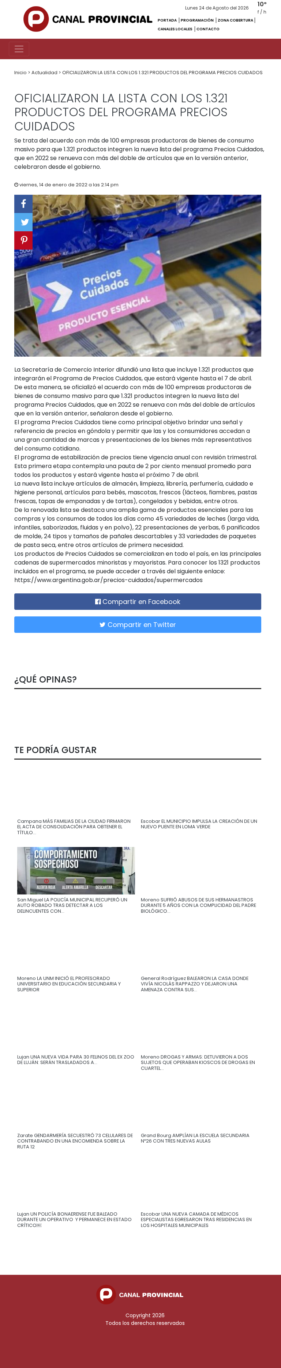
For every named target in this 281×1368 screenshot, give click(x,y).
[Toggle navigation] (19, 49)
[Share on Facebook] (23, 204)
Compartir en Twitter (141, 624)
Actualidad (45, 72)
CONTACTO (208, 29)
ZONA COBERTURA (235, 20)
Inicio (21, 72)
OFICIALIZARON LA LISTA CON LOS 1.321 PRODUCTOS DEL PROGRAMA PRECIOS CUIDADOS (162, 72)
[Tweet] (23, 222)
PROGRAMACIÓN (197, 20)
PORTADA (167, 20)
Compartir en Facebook (140, 601)
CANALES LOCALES (175, 29)
